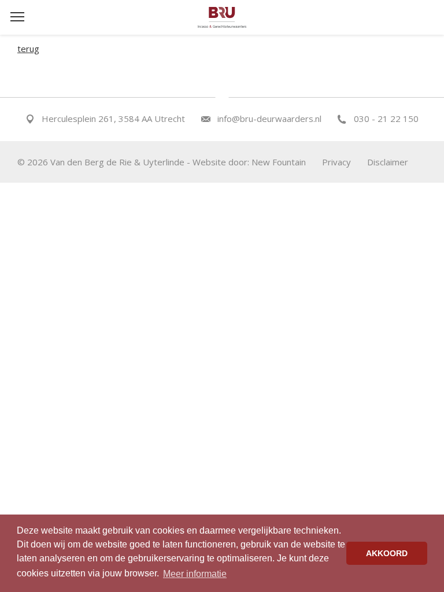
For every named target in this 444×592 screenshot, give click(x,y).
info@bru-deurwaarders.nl (269, 118)
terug (28, 48)
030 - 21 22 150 (386, 118)
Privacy (336, 162)
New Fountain (278, 162)
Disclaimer (387, 162)
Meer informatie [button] (195, 574)
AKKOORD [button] (387, 553)
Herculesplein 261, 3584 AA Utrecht (113, 118)
